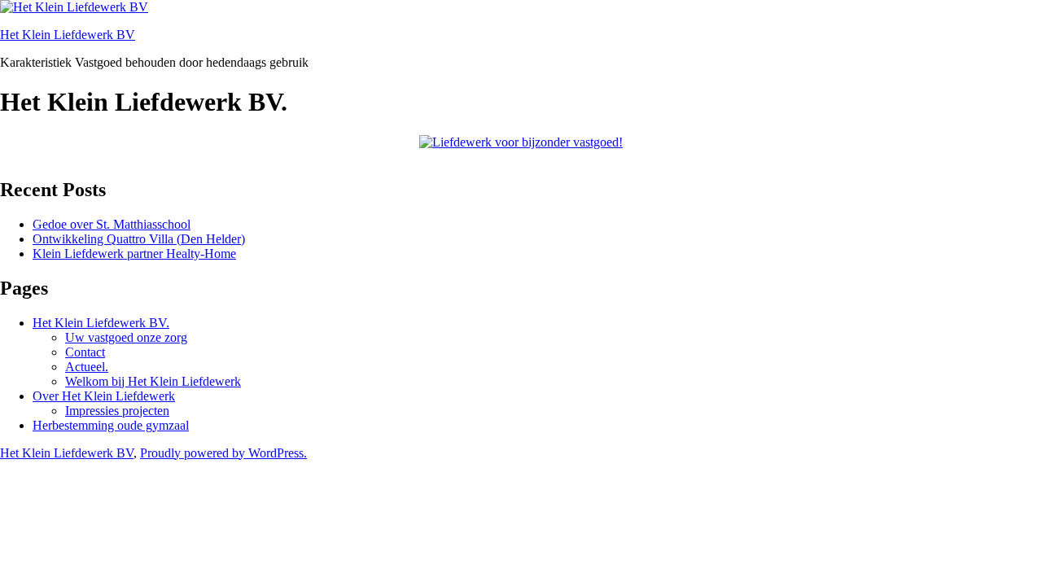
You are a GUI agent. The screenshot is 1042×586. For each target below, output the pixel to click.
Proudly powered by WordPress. (223, 453)
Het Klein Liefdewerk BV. (101, 323)
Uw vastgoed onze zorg (126, 337)
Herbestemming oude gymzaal (111, 425)
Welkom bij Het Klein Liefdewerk (153, 381)
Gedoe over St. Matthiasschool (111, 224)
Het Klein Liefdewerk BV (67, 35)
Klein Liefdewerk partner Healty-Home (134, 253)
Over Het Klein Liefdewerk (104, 396)
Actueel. (86, 367)
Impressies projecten (117, 411)
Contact (85, 352)
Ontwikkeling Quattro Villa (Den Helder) (139, 239)
